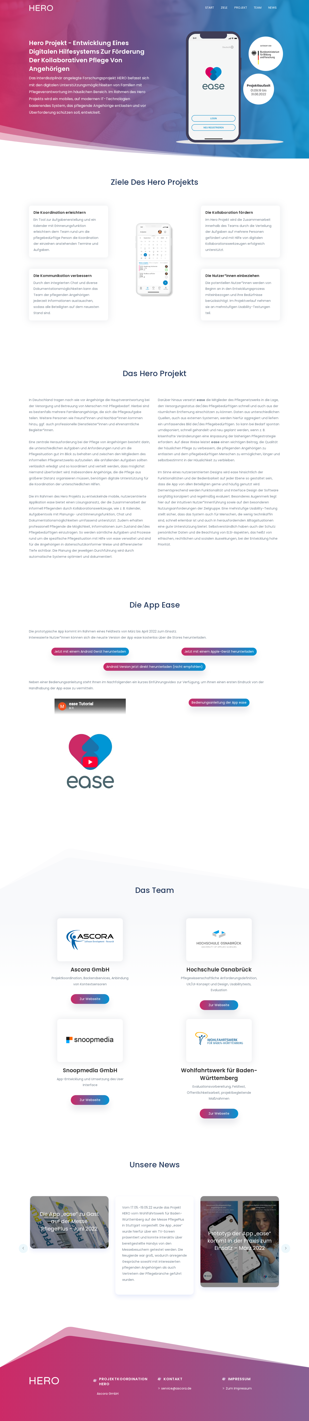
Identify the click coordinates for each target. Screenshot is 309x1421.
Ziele (224, 7)
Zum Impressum (239, 1388)
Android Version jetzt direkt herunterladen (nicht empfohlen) (154, 666)
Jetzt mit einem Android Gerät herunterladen (90, 651)
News (272, 7)
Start (209, 7)
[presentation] (23, 1248)
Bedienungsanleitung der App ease (219, 702)
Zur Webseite (90, 999)
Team (257, 7)
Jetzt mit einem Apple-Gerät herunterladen (219, 651)
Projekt (240, 7)
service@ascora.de (176, 1388)
